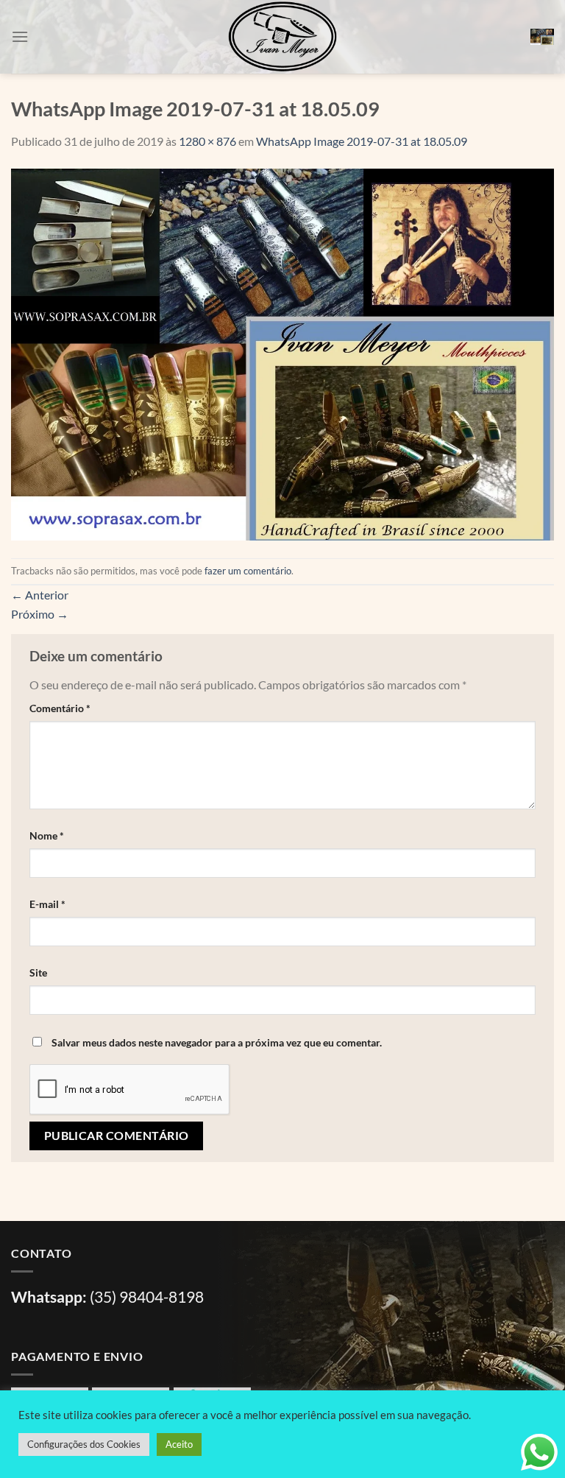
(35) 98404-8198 (147, 1296)
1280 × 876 (207, 141)
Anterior (39, 595)
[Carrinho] (542, 37)
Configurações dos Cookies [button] (84, 1444)
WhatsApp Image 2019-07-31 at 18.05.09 (361, 141)
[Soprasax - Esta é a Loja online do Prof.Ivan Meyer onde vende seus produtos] (282, 37)
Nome (46, 835)
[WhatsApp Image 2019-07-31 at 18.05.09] (282, 352)
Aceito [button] (179, 1444)
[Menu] (20, 36)
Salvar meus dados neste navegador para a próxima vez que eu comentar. (216, 1042)
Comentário (59, 708)
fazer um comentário (248, 571)
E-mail (47, 904)
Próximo (39, 614)
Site (38, 972)
